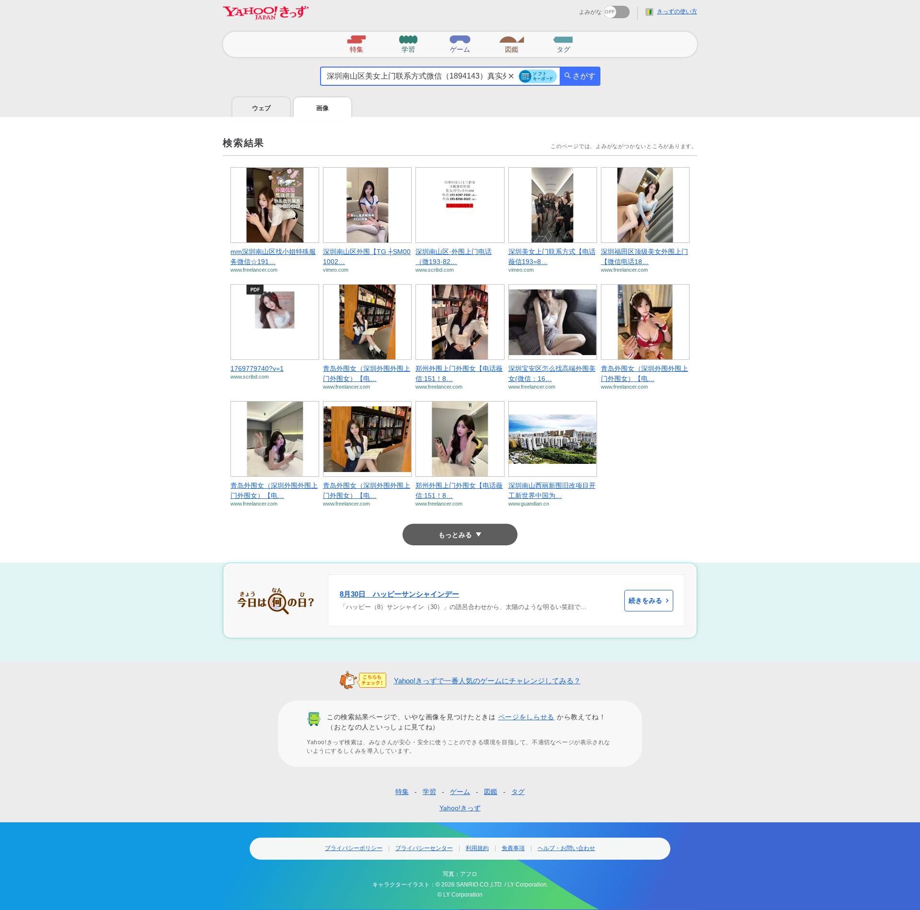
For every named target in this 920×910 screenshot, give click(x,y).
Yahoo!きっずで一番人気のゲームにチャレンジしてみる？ (487, 681)
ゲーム (460, 791)
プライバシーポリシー (353, 848)
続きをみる (645, 600)
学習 (429, 791)
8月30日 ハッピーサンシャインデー (399, 594)
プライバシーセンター (424, 848)
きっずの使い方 (677, 11)
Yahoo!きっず (460, 808)
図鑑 (490, 791)
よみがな (590, 12)
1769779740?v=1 (257, 368)
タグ (518, 791)
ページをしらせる (526, 717)
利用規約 (477, 848)
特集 (402, 791)
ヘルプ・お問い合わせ (566, 848)
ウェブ (261, 108)
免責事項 (513, 848)
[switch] (582, 9)
